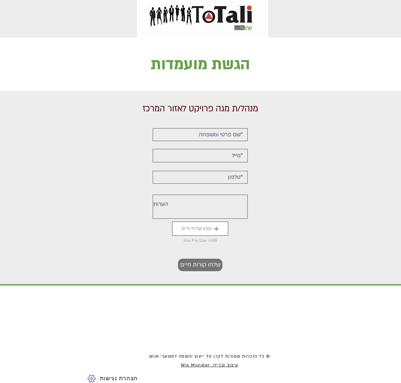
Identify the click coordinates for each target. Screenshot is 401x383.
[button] (200, 228)
